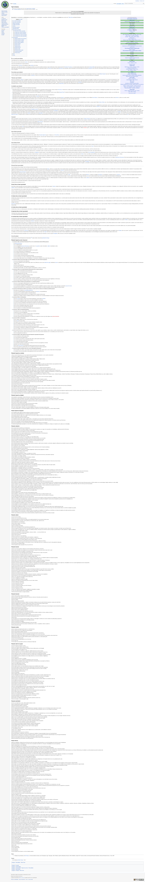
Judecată (130, 26)
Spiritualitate (18, 869)
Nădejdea (132, 62)
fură (17, 320)
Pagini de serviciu (25, 867)
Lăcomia (136, 79)
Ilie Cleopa (27, 855)
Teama (127, 35)
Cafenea (3, 13)
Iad (134, 26)
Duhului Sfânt (92, 66)
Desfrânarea (134, 78)
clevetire (43, 298)
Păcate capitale (132, 77)
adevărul (33, 75)
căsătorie (98, 106)
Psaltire (126, 219)
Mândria (130, 78)
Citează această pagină (5, 27)
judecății (79, 82)
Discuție (30, 8)
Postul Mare (57, 134)
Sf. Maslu (132, 32)
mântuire (13, 187)
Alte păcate (132, 82)
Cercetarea (133, 35)
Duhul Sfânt (137, 21)
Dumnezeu (60, 89)
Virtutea (132, 36)
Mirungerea (133, 28)
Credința (129, 62)
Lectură (115, 3)
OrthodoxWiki (18, 866)
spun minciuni (20, 345)
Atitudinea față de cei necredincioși (138, 84)
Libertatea (126, 36)
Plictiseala (136, 35)
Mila (128, 70)
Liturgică (17, 865)
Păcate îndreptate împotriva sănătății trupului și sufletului (132, 50)
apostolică (90, 68)
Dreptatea (131, 70)
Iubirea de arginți (129, 79)
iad (127, 114)
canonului (20, 65)
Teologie (17, 870)
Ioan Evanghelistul (91, 152)
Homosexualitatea (134, 74)
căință (22, 79)
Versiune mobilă (30, 879)
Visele (140, 34)
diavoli (62, 97)
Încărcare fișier (4, 20)
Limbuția (134, 91)
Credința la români (132, 64)
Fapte (69, 174)
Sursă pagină (119, 3)
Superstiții (136, 42)
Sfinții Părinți (61, 83)
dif (12, 9)
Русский (3, 34)
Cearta (129, 91)
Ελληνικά (3, 30)
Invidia (133, 79)
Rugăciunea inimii (136, 57)
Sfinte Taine (71, 17)
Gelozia (129, 35)
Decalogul (132, 54)
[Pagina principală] (5, 4)
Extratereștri (132, 42)
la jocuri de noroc (69, 285)
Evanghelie (56, 110)
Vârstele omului (132, 37)
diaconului (61, 68)
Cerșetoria (128, 42)
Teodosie (85, 127)
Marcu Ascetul (40, 121)
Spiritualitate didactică (132, 18)
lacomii (56, 262)
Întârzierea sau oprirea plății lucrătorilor (132, 76)
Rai (133, 26)
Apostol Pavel (61, 92)
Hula (135, 90)
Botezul (130, 28)
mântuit (119, 111)
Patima (138, 36)
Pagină (11, 3)
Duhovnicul (13, 203)
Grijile (138, 34)
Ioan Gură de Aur (23, 171)
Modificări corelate (4, 19)
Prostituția (132, 51)
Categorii (13, 862)
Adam (82, 153)
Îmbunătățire (18, 862)
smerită (37, 96)
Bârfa (132, 91)
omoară (18, 298)
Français (3, 32)
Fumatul (130, 49)
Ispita (129, 36)
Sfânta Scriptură (103, 73)
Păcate (132, 71)
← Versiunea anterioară (17, 9)
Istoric (123, 3)
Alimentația (134, 34)
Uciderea (129, 74)
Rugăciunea (132, 56)
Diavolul (54, 186)
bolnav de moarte (14, 114)
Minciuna (126, 90)
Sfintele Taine (132, 27)
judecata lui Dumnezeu (120, 157)
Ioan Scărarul (94, 97)
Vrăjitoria (124, 85)
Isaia (92, 146)
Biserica (87, 174)
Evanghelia (55, 233)
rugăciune (118, 174)
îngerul (45, 231)
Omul (124, 34)
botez (48, 168)
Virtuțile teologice (132, 61)
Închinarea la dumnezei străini (134, 83)
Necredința (127, 83)
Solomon (32, 220)
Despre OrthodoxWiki (22, 879)
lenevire (117, 97)
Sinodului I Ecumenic (68, 66)
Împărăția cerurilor (34, 109)
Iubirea (135, 62)
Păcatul (135, 36)
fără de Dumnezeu (18, 243)
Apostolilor (100, 174)
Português (3, 33)
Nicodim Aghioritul (42, 134)
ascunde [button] (20, 19)
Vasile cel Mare (102, 102)
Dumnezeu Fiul (132, 21)
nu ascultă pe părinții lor (28, 290)
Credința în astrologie (130, 85)
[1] (31, 237)
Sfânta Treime (132, 20)
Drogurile (133, 49)
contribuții (33, 8)
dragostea (37, 152)
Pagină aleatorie (4, 15)
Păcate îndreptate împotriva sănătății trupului (132, 48)
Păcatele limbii (132, 89)
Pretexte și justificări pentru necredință (126, 84)
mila (23, 126)
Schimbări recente (4, 14)
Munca (131, 34)
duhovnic (62, 170)
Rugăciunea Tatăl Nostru (129, 57)
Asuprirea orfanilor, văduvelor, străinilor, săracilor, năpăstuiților (132, 75)
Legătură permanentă (5, 24)
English (3, 31)
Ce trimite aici (4, 18)
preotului (31, 65)
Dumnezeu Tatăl (127, 21)
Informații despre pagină (4, 25)
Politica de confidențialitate (14, 879)
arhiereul (49, 68)
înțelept (120, 230)
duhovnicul (26, 230)
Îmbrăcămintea (127, 34)
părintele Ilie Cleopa (45, 237)
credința (87, 177)
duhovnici (38, 291)
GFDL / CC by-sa (21, 877)
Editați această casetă (132, 93)
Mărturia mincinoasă (131, 90)
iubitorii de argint (47, 262)
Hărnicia (135, 70)
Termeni (26, 879)
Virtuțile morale (132, 65)
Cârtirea (138, 90)
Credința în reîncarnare (137, 85)
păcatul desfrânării (55, 316)
